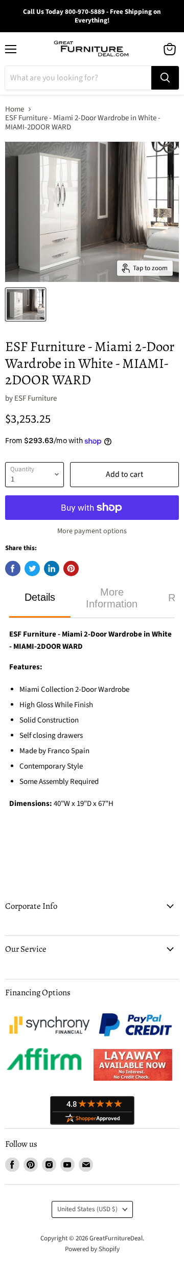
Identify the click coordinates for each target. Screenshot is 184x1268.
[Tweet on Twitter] (32, 568)
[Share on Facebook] (12, 568)
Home (14, 109)
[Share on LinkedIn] (51, 568)
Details (40, 597)
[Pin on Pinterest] (71, 568)
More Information (111, 597)
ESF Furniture (35, 398)
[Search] (165, 78)
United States (87, 1209)
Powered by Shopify (92, 1249)
